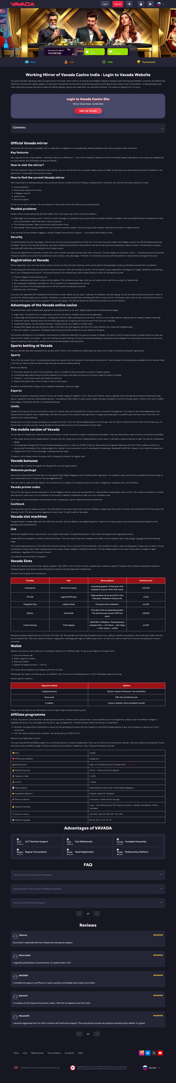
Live (25, 1053)
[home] (22, 4)
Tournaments (54, 1053)
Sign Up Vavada (88, 111)
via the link (129, 764)
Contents (69, 1053)
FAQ (80, 1053)
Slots (16, 1053)
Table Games (37, 1053)
